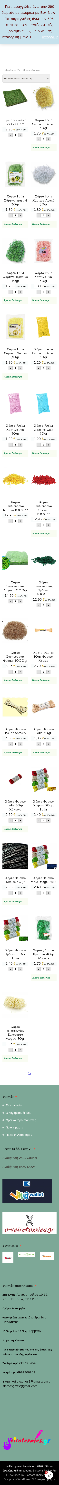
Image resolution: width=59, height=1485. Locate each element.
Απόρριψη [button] (50, 37)
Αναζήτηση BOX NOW (18, 1166)
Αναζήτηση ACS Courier (19, 1158)
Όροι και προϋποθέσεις (21, 1120)
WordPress (24, 1479)
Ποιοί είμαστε (14, 1127)
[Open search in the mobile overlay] (29, 586)
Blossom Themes (35, 1475)
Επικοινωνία (14, 1105)
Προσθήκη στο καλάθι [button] (15, 108)
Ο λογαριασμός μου (18, 1112)
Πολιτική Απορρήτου (19, 1134)
